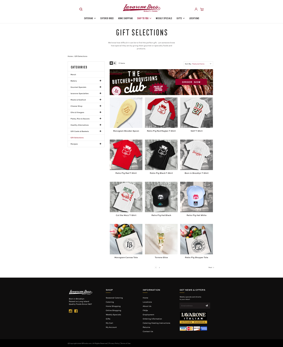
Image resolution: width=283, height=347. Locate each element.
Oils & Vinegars (77, 112)
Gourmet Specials (78, 87)
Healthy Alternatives (80, 125)
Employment (148, 314)
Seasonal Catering (114, 297)
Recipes (74, 144)
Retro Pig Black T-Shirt (161, 173)
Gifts (179, 17)
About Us (147, 306)
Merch (73, 74)
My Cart (109, 323)
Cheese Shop (76, 106)
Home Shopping (125, 17)
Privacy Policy (114, 343)
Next (210, 267)
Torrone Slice (161, 257)
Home (145, 297)
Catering (88, 17)
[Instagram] (70, 311)
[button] (161, 82)
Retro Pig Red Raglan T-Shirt (161, 130)
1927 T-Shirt (197, 130)
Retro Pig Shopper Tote (196, 257)
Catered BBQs (107, 17)
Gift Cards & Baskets (80, 131)
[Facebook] (76, 311)
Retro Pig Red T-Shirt (126, 173)
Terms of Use (125, 343)
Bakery (74, 80)
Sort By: (188, 64)
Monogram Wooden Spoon (126, 130)
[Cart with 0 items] (202, 9)
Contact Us (148, 331)
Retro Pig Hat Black (161, 215)
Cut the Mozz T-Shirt (126, 215)
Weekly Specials (164, 17)
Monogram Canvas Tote (126, 257)
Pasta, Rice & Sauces (80, 118)
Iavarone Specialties (80, 93)
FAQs (145, 310)
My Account (111, 327)
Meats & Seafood (78, 99)
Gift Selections (77, 137)
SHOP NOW (126, 112)
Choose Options (161, 113)
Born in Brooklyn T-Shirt (197, 173)
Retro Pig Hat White (197, 215)
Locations (194, 17)
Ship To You (142, 17)
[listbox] (202, 64)
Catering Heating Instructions (156, 323)
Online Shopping (113, 310)
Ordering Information (152, 318)
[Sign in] (196, 9)
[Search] (80, 9)
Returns (146, 327)
